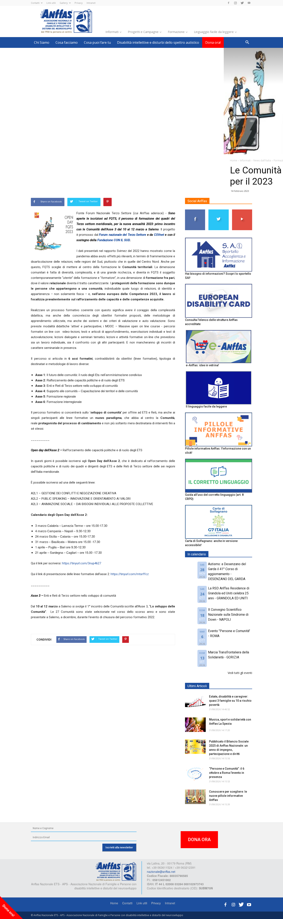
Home (114, 903)
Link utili (51, 2)
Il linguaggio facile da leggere (206, 406)
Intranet (91, 2)
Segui (195, 211)
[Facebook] (228, 3)
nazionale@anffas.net (161, 871)
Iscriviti (242, 211)
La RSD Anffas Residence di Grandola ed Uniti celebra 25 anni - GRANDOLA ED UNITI (228, 593)
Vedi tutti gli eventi (240, 673)
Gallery (64, 2)
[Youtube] (249, 3)
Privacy (79, 2)
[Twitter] (242, 3)
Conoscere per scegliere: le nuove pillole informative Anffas (228, 796)
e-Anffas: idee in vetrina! (202, 365)
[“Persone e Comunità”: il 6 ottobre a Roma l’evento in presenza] (195, 774)
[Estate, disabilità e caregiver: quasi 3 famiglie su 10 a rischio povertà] (195, 701)
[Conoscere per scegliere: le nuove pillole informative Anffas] (195, 797)
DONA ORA (199, 839)
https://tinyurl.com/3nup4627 (81, 563)
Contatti (35, 2)
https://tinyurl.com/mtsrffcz (130, 574)
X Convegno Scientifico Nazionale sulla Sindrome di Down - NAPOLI (228, 615)
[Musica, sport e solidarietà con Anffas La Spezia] (195, 724)
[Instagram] (235, 3)
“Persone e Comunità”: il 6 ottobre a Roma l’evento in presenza (226, 773)
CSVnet (159, 235)
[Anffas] (116, 871)
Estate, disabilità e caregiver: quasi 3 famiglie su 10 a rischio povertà (230, 700)
